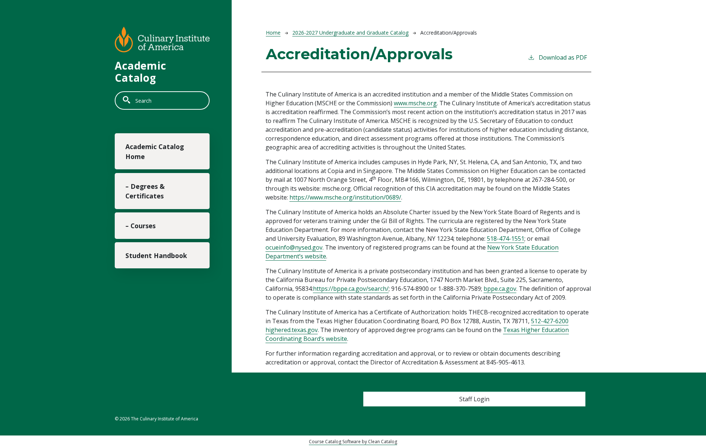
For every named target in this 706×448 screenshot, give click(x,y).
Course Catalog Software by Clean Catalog (353, 441)
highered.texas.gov (291, 330)
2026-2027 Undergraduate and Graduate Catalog (350, 32)
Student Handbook (156, 255)
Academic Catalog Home (154, 151)
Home (273, 32)
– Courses (140, 225)
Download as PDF (563, 57)
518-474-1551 (505, 238)
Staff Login (474, 399)
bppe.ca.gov (500, 289)
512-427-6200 (549, 321)
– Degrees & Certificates (145, 191)
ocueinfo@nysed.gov (293, 247)
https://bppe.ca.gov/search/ (351, 289)
